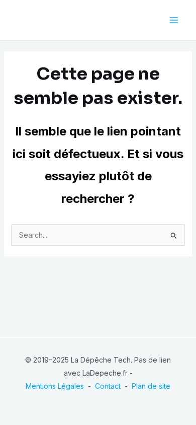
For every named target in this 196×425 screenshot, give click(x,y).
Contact (108, 386)
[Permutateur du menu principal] (173, 20)
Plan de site (151, 386)
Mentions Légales (55, 386)
